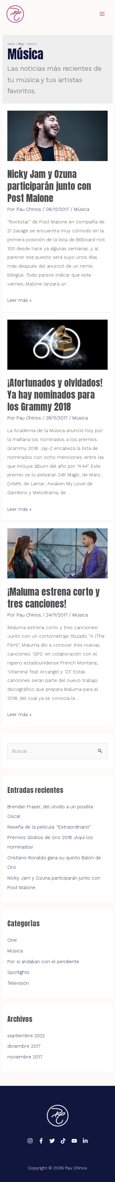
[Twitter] (52, 1141)
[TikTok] (63, 1141)
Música (81, 209)
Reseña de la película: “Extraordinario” (49, 827)
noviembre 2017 (24, 1057)
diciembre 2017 (23, 1046)
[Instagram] (30, 1141)
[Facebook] (41, 1141)
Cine (12, 940)
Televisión (18, 983)
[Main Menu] (102, 13)
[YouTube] (74, 1141)
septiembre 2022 (26, 1035)
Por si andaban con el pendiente (43, 961)
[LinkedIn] (85, 1141)
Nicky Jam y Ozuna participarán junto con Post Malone (49, 186)
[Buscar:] (57, 751)
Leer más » (19, 300)
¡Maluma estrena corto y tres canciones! (53, 598)
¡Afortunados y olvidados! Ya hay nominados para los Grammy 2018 (54, 395)
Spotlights (18, 972)
